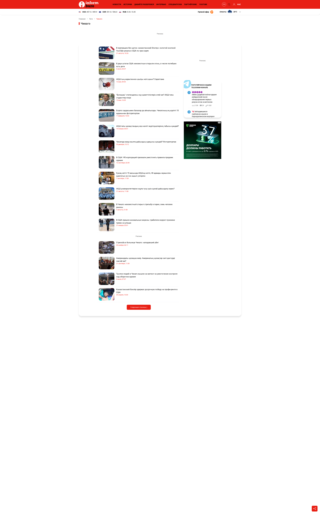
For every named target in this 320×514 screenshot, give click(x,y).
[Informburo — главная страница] (89, 4)
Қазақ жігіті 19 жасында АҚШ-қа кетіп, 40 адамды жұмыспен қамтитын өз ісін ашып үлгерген (143, 175)
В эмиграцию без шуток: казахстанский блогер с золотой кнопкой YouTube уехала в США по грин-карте (146, 50)
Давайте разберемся (144, 4)
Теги (91, 19)
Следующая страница (138, 307)
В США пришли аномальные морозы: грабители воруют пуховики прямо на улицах (145, 222)
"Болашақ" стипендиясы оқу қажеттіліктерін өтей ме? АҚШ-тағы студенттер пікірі (145, 97)
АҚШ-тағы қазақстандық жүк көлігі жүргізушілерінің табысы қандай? (147, 127)
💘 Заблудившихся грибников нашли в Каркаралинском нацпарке (203, 114)
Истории (128, 4)
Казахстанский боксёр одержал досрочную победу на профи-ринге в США (147, 292)
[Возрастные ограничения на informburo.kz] (223, 4)
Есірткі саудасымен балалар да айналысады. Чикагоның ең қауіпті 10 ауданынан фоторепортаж (147, 113)
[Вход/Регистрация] (233, 4)
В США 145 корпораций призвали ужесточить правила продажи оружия (144, 160)
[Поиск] (228, 4)
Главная (82, 19)
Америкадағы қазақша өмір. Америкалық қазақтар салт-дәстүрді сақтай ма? (145, 260)
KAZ (239, 4)
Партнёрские (190, 4)
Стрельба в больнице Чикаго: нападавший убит (137, 243)
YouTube (203, 4)
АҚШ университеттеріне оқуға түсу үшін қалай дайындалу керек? (145, 190)
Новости (117, 4)
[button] (230, 12)
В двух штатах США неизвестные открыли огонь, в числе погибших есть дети (146, 66)
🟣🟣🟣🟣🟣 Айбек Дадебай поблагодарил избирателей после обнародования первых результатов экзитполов (204, 97)
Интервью (161, 4)
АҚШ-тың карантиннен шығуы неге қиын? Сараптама (140, 80)
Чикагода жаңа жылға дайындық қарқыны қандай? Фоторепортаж (146, 143)
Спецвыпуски (175, 4)
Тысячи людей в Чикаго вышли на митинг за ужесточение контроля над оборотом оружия (146, 276)
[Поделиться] (315, 508)
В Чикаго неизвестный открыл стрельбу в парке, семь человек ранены (144, 207)
